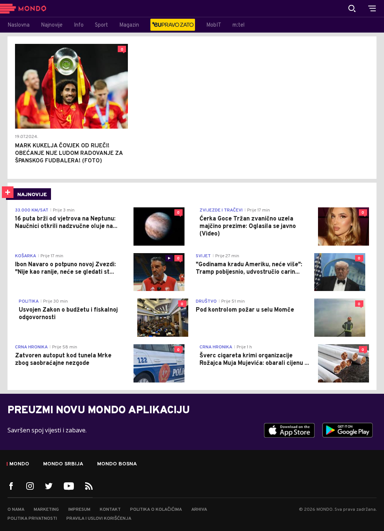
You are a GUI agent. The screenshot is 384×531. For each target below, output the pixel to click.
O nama (16, 510)
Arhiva (199, 510)
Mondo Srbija (63, 464)
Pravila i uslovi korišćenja (98, 519)
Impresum (79, 510)
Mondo (19, 464)
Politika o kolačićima (156, 510)
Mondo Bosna (117, 464)
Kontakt (110, 510)
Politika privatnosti (32, 519)
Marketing (46, 510)
